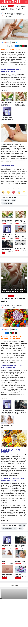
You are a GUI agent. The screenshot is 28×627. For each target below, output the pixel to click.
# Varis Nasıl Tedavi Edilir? (7, 203)
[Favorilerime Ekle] (3, 46)
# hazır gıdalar (22, 525)
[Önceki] (2, 278)
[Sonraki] (26, 278)
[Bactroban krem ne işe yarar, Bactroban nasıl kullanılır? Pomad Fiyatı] (20, 247)
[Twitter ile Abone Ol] (13, 42)
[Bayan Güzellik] (12, 2)
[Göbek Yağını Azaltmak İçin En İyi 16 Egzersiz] (20, 572)
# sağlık (13, 200)
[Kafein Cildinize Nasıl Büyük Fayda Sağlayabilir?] (7, 99)
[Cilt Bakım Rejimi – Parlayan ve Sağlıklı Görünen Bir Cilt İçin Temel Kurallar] (21, 99)
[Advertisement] (14, 613)
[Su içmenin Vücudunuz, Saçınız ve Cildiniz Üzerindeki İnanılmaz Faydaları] (20, 557)
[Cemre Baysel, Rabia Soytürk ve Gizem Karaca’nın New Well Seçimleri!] (20, 232)
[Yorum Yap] (6, 46)
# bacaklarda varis (5, 200)
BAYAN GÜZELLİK (9, 13)
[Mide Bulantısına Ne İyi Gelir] (7, 421)
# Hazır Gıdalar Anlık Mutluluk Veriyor (9, 528)
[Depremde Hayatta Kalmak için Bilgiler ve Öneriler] (7, 247)
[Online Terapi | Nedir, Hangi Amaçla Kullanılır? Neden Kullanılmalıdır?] (7, 114)
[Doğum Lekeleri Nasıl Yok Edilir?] (7, 572)
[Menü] (2, 2)
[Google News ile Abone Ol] (5, 42)
